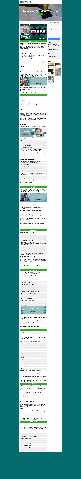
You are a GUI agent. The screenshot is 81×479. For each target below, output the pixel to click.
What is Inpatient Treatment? (53, 49)
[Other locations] (58, 2)
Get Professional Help (33, 270)
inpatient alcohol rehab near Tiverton (28, 273)
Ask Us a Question (33, 230)
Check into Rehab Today (33, 41)
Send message (54, 39)
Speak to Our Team (33, 383)
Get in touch (40, 13)
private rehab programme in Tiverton (29, 428)
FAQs (49, 53)
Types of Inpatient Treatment (53, 48)
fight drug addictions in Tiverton (36, 215)
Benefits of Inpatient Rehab (52, 44)
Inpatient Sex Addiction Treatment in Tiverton (28, 171)
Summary (49, 54)
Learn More (33, 94)
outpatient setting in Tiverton (30, 111)
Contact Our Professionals (33, 421)
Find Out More (33, 187)
